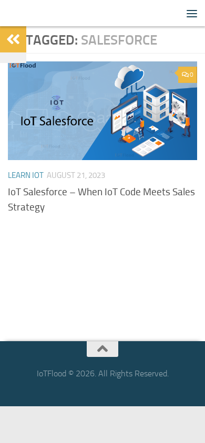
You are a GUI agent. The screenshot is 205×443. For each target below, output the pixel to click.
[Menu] (192, 13)
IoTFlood (26, 13)
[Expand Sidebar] (13, 39)
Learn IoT (26, 175)
